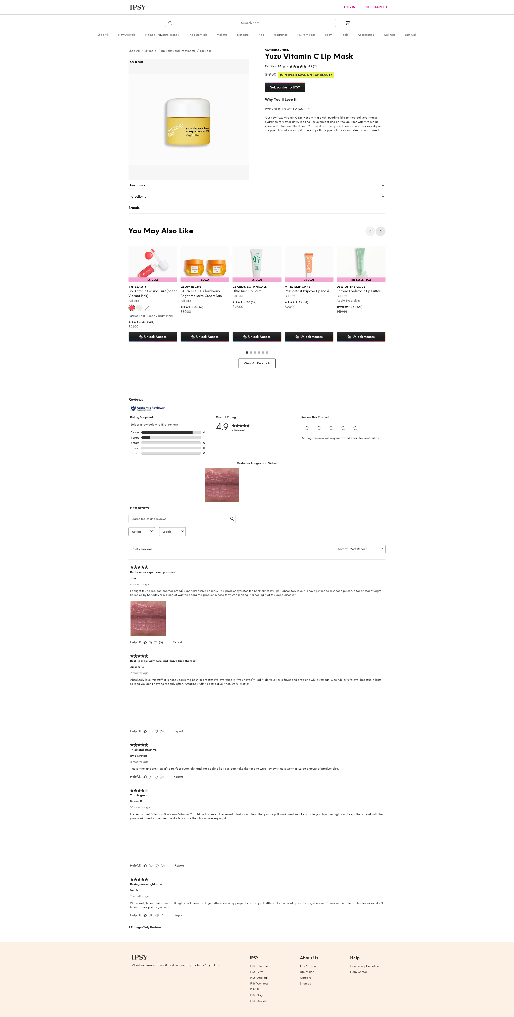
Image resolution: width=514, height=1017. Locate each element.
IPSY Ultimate (259, 966)
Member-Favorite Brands (162, 35)
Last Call (411, 35)
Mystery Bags (306, 35)
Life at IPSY (307, 972)
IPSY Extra (256, 972)
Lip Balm (206, 51)
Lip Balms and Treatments (178, 51)
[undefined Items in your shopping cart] (347, 23)
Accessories (366, 35)
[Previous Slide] (370, 231)
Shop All (103, 35)
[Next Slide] (381, 231)
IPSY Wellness (259, 983)
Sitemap (305, 983)
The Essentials (197, 35)
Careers (305, 977)
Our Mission (308, 966)
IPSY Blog (256, 995)
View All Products (257, 363)
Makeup (222, 35)
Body (328, 35)
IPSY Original (259, 977)
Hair (261, 35)
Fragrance (281, 35)
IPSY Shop (256, 989)
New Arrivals (126, 35)
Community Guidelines (365, 966)
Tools (344, 35)
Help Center (358, 972)
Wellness (389, 35)
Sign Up (213, 965)
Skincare (243, 35)
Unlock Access (155, 337)
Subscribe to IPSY (285, 87)
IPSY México (258, 1001)
